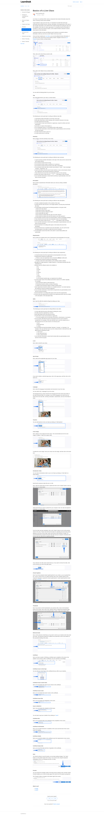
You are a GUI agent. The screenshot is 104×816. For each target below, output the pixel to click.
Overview (24, 26)
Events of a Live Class (26, 36)
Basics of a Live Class (26, 29)
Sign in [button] (81, 1)
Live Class (47, 36)
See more (22, 43)
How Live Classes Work (25, 21)
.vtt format (39, 579)
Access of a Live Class (25, 33)
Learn (57, 715)
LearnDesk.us (23, 813)
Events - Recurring (25, 38)
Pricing (36, 788)
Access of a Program (26, 12)
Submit (36, 790)
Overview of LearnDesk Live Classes (25, 16)
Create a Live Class (26, 24)
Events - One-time (25, 41)
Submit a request (76, 1)
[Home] (26, 2)
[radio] (49, 798)
